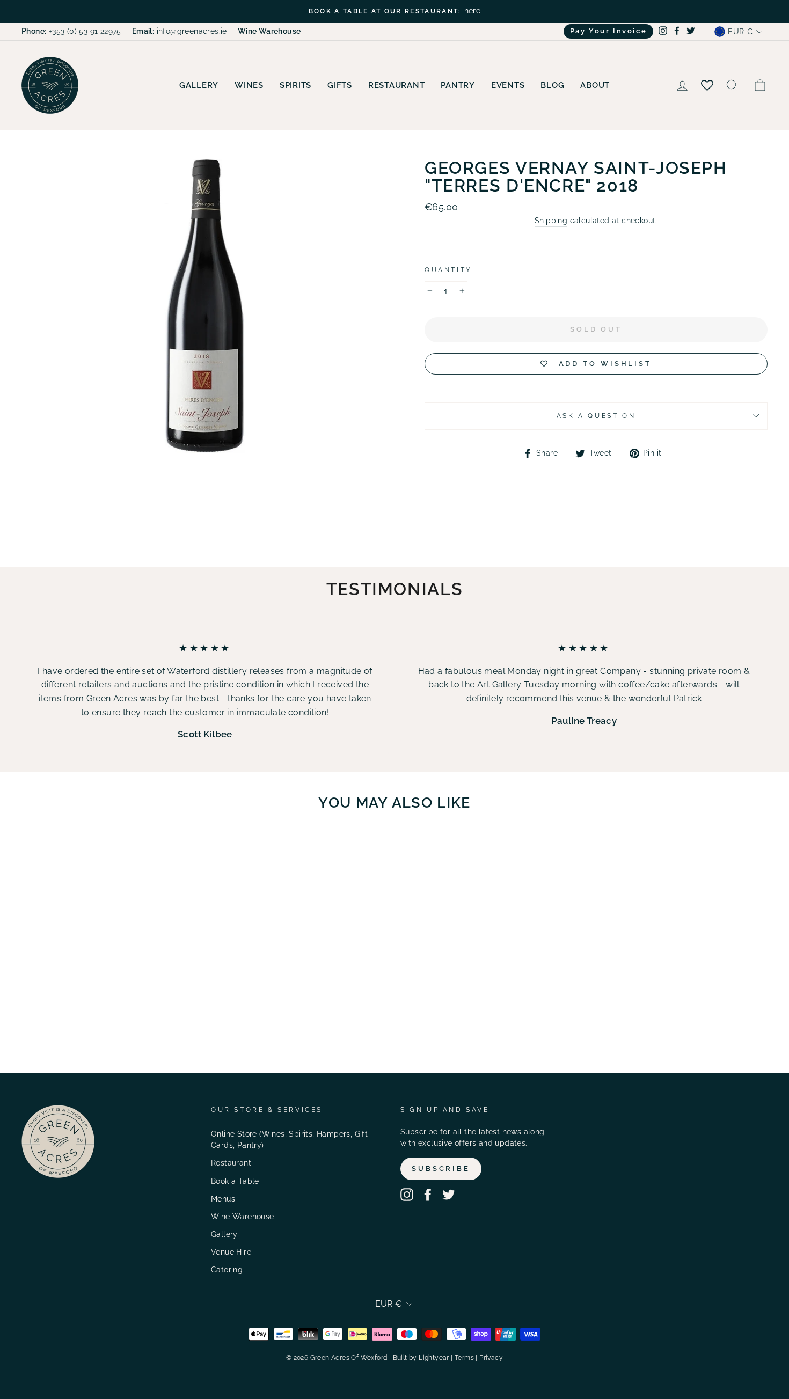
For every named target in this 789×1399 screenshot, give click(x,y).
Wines (249, 85)
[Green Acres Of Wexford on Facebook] (427, 1194)
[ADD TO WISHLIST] (147, 850)
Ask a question (596, 416)
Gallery (198, 85)
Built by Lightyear (421, 1357)
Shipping (551, 220)
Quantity (448, 270)
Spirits (295, 85)
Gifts (339, 85)
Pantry (458, 85)
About (595, 85)
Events (508, 85)
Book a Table (235, 1181)
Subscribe (441, 1168)
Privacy (491, 1357)
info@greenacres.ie (179, 31)
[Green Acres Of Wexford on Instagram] (406, 1194)
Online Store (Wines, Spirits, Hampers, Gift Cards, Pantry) (289, 1140)
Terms (464, 1357)
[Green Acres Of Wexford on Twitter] (448, 1194)
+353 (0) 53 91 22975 (71, 31)
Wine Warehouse (242, 1216)
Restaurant (396, 85)
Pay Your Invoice (608, 31)
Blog (552, 85)
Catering (227, 1269)
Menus (223, 1199)
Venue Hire (231, 1252)
